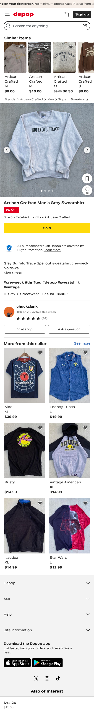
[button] (53, 318)
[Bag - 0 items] (66, 14)
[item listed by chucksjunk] (24, 375)
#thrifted (33, 282)
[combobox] (47, 25)
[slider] (47, 150)
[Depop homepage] (23, 14)
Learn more (52, 250)
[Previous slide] (7, 150)
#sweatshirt (69, 282)
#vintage (12, 287)
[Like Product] (21, 47)
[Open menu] (7, 13)
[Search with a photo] (85, 25)
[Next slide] (87, 150)
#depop (50, 282)
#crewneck (14, 282)
